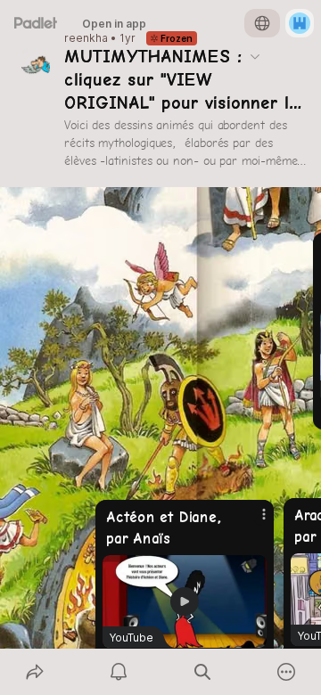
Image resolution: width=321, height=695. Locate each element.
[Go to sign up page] (299, 23)
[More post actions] (252, 521)
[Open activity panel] (118, 672)
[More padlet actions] (286, 672)
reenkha (86, 38)
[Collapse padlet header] (255, 56)
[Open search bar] (202, 671)
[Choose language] (262, 23)
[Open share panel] (35, 672)
